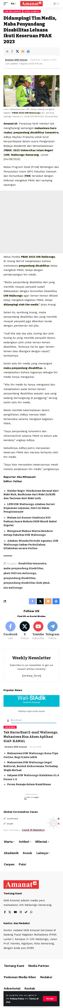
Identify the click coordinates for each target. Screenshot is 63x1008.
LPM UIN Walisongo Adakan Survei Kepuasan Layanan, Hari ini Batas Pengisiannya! (29, 508)
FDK (27, 175)
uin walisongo (13, 587)
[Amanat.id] (31, 3)
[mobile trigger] (6, 3)
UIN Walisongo (13, 11)
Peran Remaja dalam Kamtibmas (29, 784)
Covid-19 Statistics (33, 830)
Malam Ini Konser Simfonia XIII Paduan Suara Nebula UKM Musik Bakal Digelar (30, 521)
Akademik (10, 727)
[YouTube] (15, 912)
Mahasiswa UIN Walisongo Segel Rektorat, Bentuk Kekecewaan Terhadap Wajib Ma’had (31, 766)
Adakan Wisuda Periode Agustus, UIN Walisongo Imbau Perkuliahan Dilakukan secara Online (31, 544)
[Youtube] (38, 630)
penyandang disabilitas (34, 265)
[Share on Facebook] (11, 51)
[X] (24, 630)
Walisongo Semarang (25, 154)
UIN (6, 154)
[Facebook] (11, 630)
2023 (16, 150)
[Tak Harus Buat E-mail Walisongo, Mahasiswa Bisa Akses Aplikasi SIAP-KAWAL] (31, 712)
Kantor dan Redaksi (17, 923)
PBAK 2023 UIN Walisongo (26, 113)
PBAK (7, 150)
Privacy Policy (17, 999)
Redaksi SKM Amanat (16, 60)
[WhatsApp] (31, 912)
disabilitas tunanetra (32, 563)
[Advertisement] (31, 222)
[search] (47, 3)
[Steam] (26, 912)
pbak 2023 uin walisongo (20, 573)
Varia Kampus (31, 11)
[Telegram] (52, 630)
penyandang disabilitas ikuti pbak (27, 582)
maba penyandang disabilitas (23, 368)
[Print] (28, 51)
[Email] (22, 51)
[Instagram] (20, 912)
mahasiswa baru (45, 128)
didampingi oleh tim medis (21, 304)
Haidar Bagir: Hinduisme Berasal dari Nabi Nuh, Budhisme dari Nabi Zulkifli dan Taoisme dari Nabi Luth (31, 494)
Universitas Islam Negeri (36, 150)
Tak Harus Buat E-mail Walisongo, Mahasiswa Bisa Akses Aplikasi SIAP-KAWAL (31, 736)
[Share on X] (17, 51)
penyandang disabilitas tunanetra (35, 132)
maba (8, 132)
